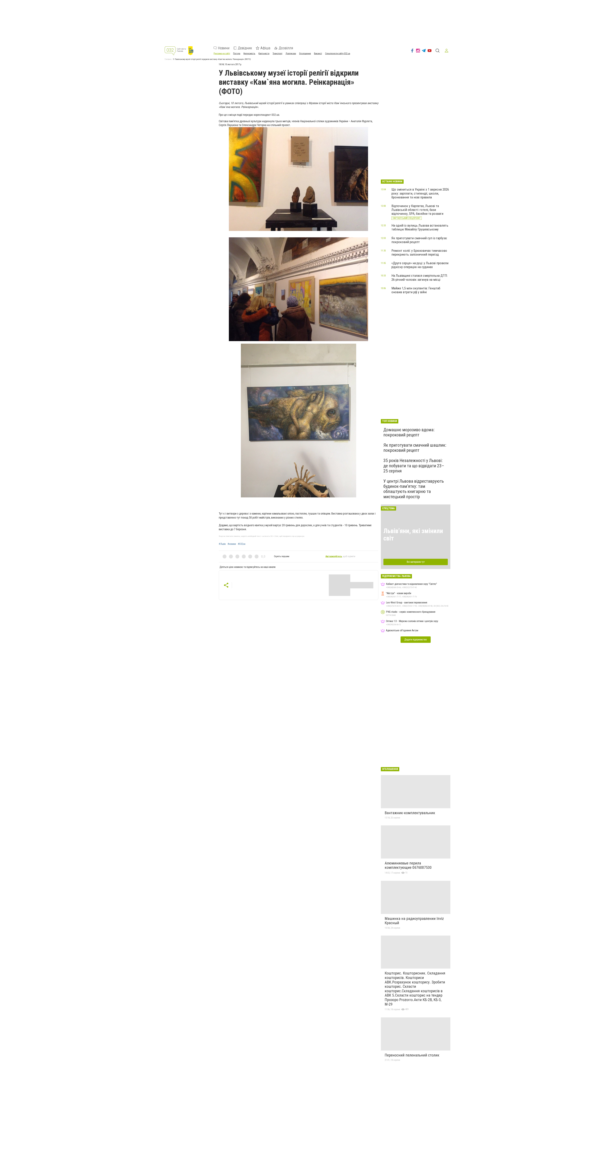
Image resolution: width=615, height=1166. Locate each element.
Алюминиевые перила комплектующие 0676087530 (408, 865)
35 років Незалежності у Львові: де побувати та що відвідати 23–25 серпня (413, 465)
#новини (232, 544)
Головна (168, 59)
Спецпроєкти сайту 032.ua (337, 53)
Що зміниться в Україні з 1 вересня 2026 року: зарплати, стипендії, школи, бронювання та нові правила (420, 193)
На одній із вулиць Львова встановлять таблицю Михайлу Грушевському (419, 227)
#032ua (241, 544)
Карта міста (263, 53)
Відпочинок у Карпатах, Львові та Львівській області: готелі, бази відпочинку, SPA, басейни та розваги (417, 210)
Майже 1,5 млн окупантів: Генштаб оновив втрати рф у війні (415, 290)
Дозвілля (286, 48)
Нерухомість (249, 53)
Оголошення (305, 53)
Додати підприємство (415, 639)
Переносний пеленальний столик (412, 1055)
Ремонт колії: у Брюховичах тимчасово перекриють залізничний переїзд (419, 252)
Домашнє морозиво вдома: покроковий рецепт (409, 432)
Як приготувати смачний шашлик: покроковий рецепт (414, 447)
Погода (236, 53)
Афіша (265, 48)
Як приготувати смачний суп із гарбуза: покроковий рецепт (419, 240)
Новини (224, 48)
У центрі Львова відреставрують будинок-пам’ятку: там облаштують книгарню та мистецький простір (413, 489)
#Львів (222, 544)
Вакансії (318, 53)
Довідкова (291, 53)
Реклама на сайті (222, 53)
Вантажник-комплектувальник (410, 813)
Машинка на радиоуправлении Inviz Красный (414, 920)
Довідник (245, 48)
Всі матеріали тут (416, 561)
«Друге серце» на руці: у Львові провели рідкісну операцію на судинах (419, 265)
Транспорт (277, 53)
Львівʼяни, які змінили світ (413, 534)
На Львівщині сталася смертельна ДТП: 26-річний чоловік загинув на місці (419, 277)
